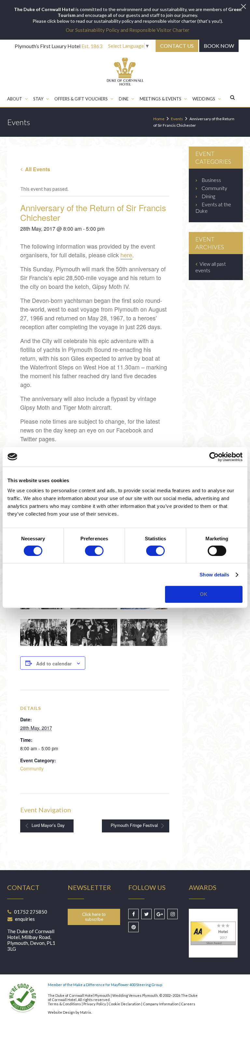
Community (32, 768)
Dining (208, 196)
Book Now (219, 46)
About (14, 98)
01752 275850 (30, 912)
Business (211, 180)
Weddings (203, 98)
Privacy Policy (94, 1004)
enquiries (25, 919)
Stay (38, 98)
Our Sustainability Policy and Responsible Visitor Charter (127, 30)
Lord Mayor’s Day (47, 825)
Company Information (161, 1004)
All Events (37, 169)
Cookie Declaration (124, 1004)
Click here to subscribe (94, 917)
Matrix (85, 1012)
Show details (214, 574)
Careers (188, 1004)
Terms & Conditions (64, 1004)
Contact (177, 46)
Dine (124, 98)
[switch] (94, 551)
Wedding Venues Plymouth (135, 995)
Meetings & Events (160, 98)
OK (203, 594)
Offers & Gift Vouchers (81, 98)
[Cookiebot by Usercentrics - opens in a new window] (214, 457)
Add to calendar (54, 663)
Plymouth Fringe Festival (135, 825)
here (126, 255)
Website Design (61, 1012)
